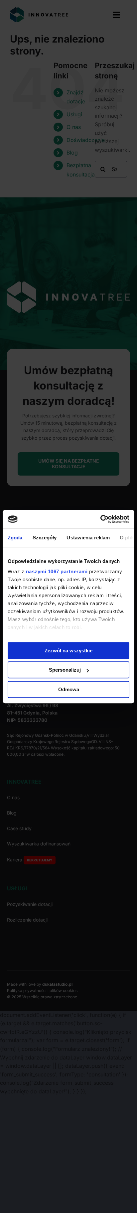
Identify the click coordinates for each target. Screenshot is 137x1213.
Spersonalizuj (65, 670)
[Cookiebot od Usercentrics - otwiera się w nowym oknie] (100, 519)
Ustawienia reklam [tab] (88, 537)
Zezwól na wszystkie (68, 650)
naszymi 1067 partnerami (57, 571)
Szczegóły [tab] (45, 537)
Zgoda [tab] (15, 537)
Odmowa (68, 689)
